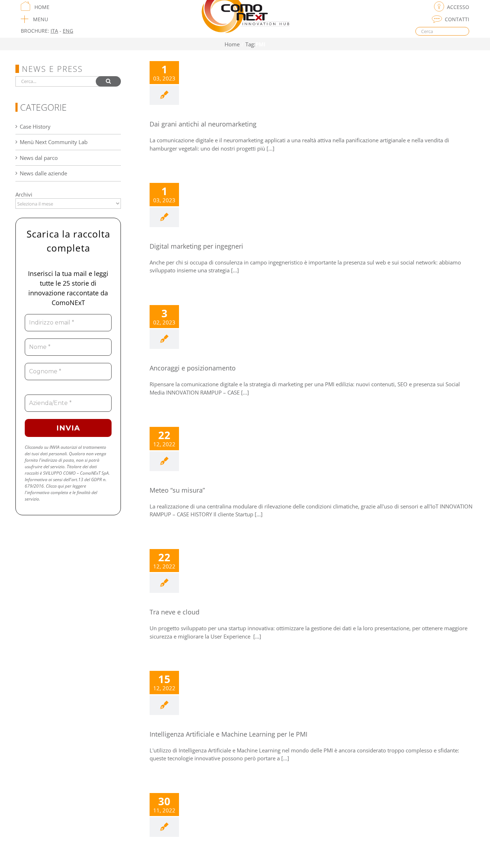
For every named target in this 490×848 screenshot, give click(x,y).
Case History (35, 126)
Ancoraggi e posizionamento (193, 368)
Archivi (23, 194)
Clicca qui (55, 486)
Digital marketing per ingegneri (196, 246)
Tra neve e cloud (174, 612)
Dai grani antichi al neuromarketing (203, 124)
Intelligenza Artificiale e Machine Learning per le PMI (228, 734)
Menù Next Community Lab (54, 142)
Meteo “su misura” (177, 490)
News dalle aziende (43, 173)
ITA (54, 30)
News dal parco (39, 157)
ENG (68, 30)
